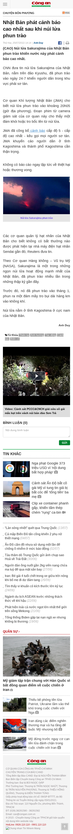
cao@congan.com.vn (24, 814)
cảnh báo (37, 131)
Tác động (50, 335)
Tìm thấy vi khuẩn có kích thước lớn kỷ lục (34, 586)
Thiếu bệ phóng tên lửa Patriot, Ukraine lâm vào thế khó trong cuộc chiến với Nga (48, 706)
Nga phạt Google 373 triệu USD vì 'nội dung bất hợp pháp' (49, 467)
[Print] (67, 43)
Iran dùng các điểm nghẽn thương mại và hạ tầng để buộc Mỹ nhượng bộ (47, 725)
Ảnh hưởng (37, 335)
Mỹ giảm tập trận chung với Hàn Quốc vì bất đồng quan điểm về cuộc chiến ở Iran (36, 685)
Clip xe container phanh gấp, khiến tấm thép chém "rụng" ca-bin (50, 507)
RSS (67, 13)
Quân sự (10, 631)
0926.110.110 (22, 824)
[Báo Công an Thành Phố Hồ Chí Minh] (41, 4)
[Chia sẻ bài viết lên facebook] (60, 43)
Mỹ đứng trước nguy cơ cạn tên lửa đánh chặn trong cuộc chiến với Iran (48, 743)
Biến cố (15, 338)
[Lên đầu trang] (64, 826)
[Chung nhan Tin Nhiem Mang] (23, 828)
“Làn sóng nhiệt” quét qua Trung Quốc (31, 528)
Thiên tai (24, 335)
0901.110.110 (39, 824)
